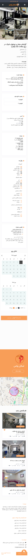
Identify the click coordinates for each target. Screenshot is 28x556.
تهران (20, 122)
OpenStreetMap (20, 405)
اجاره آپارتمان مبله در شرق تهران (20, 525)
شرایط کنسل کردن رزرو (18, 237)
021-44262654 (21, 545)
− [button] (1, 381)
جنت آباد (18, 465)
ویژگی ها (20, 161)
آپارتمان (22, 52)
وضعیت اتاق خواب (18, 96)
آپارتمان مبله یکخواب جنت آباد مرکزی (17, 490)
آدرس (21, 116)
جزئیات (20, 136)
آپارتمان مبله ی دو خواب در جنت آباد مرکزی (17, 461)
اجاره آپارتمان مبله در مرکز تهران (20, 528)
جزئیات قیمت (19, 75)
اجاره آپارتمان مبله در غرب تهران (20, 523)
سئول (19, 436)
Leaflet (14, 405)
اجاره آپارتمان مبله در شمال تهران (20, 520)
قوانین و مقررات (19, 227)
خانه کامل (22, 50)
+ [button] (1, 379)
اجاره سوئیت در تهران (22, 530)
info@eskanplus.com (19, 547)
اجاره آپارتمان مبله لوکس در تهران (20, 533)
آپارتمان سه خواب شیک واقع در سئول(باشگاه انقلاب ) (18, 432)
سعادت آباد (18, 123)
